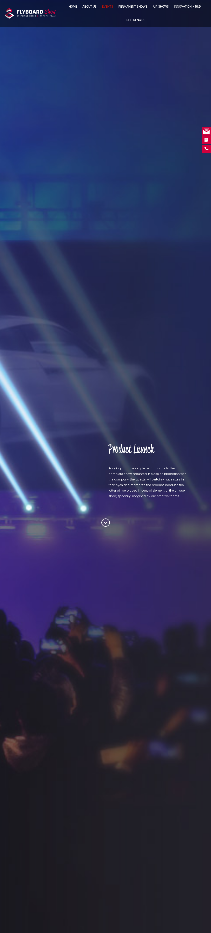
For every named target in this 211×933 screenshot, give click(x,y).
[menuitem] (73, 7)
